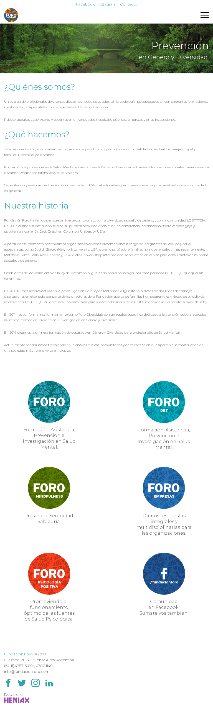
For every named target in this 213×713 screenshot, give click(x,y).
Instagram (107, 4)
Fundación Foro (18, 654)
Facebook (85, 4)
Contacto (128, 4)
